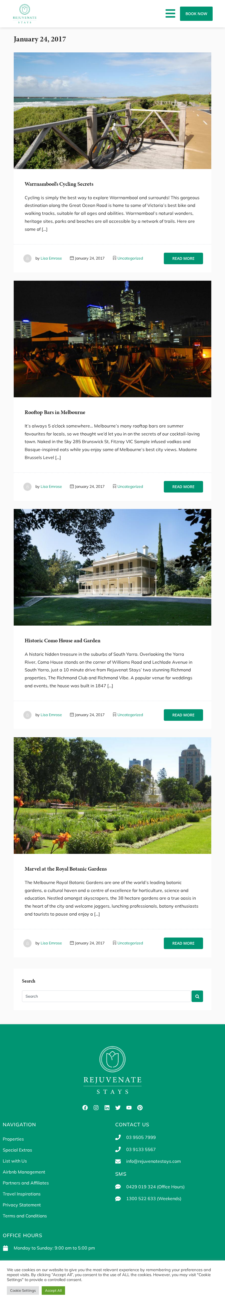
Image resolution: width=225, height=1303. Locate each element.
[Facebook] (85, 1107)
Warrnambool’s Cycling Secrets (59, 184)
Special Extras (17, 1150)
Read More (183, 258)
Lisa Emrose (51, 258)
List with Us (15, 1161)
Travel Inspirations (22, 1194)
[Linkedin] (107, 1107)
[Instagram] (96, 1107)
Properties (13, 1139)
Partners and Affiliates (26, 1183)
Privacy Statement (22, 1205)
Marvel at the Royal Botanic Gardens (66, 869)
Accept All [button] (53, 1290)
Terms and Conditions (25, 1215)
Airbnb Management (24, 1172)
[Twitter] (118, 1107)
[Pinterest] (140, 1107)
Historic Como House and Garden (62, 640)
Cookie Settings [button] (23, 1290)
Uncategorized (130, 258)
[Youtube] (129, 1107)
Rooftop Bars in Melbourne (55, 412)
